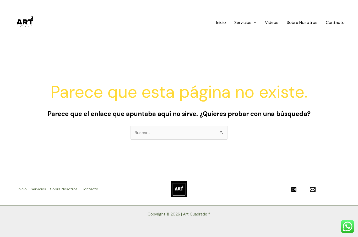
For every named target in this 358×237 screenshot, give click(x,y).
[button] (254, 23)
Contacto (335, 22)
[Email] (313, 189)
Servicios (242, 22)
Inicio (221, 22)
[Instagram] (294, 189)
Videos (271, 22)
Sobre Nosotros (302, 22)
